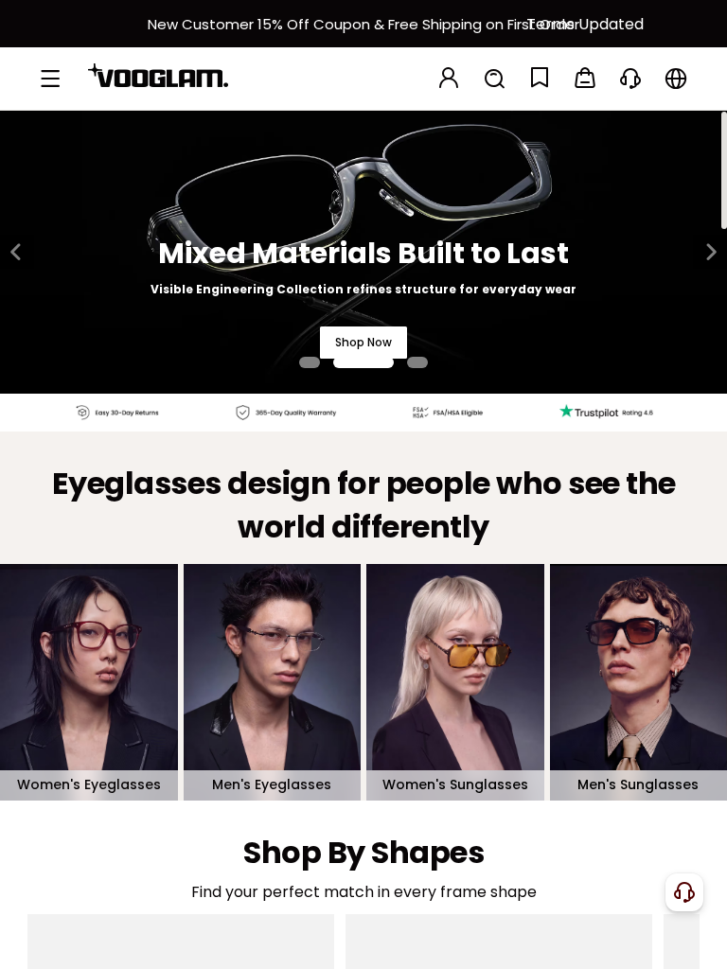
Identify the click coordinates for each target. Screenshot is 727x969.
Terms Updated (585, 24)
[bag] (585, 79)
